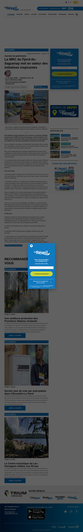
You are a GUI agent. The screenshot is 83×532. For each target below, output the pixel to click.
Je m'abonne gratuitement (41, 274)
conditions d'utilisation (36, 286)
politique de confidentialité (48, 285)
